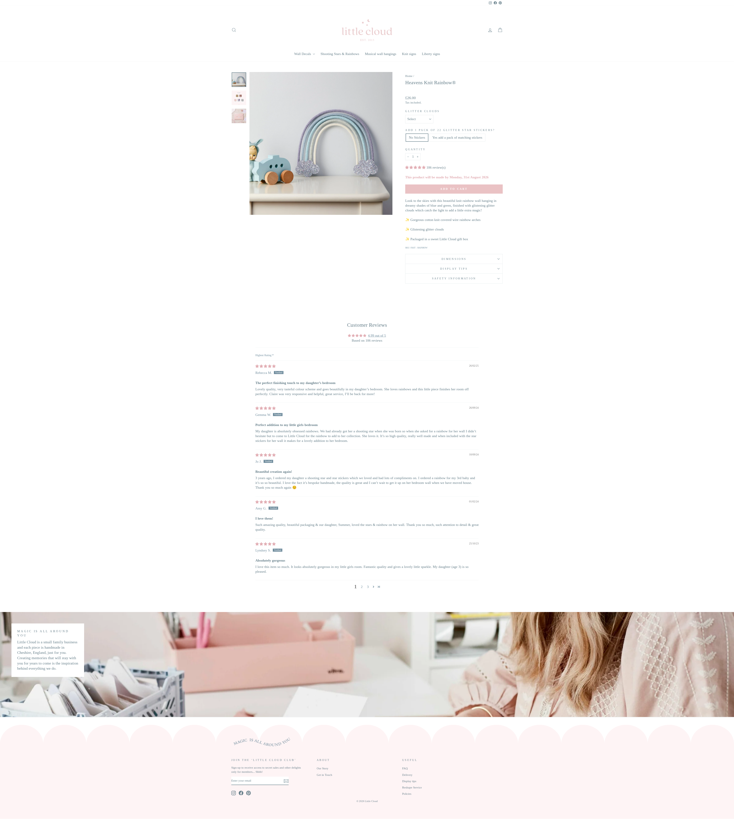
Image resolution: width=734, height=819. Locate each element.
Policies (406, 793)
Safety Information (454, 278)
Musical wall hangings (380, 54)
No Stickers (417, 137)
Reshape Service (412, 787)
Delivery (407, 774)
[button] (415, 167)
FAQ (405, 768)
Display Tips (454, 268)
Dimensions (454, 258)
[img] (265, 366)
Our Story (322, 768)
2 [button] (362, 587)
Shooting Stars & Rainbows (340, 54)
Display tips (409, 781)
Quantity (415, 149)
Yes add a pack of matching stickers (457, 137)
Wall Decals (303, 54)
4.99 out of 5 (377, 335)
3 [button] (368, 587)
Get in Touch (324, 774)
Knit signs (409, 54)
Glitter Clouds (422, 111)
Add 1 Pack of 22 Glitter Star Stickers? (450, 130)
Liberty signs (431, 54)
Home (408, 76)
